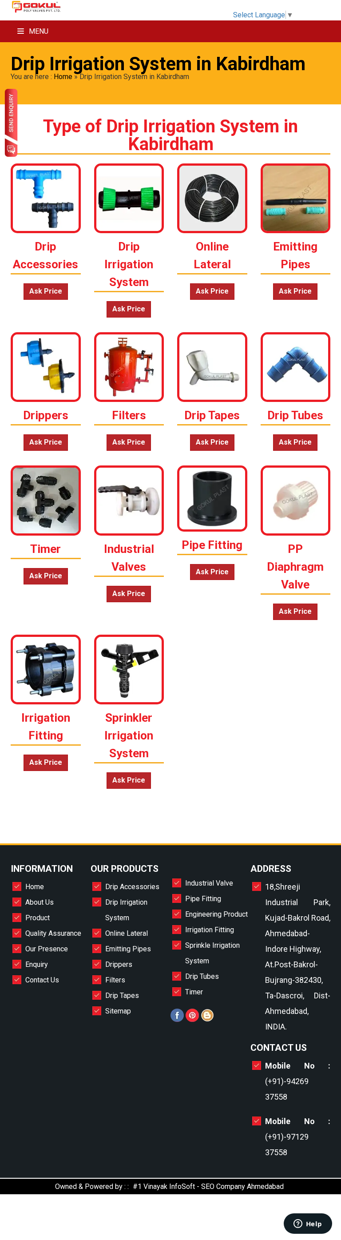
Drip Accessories (132, 886)
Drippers (118, 964)
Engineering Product (216, 914)
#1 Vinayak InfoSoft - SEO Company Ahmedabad (208, 1186)
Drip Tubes (202, 976)
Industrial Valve (209, 883)
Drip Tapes (122, 995)
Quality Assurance (53, 933)
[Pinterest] (192, 1019)
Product (37, 918)
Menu (37, 31)
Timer (194, 992)
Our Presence (46, 949)
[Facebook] (177, 1019)
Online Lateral (126, 933)
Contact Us (42, 980)
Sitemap (118, 1011)
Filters (115, 980)
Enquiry (36, 964)
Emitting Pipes (128, 949)
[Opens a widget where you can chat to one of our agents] (307, 1224)
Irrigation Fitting (209, 930)
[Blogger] (207, 1019)
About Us (39, 902)
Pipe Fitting (203, 898)
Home (63, 76)
